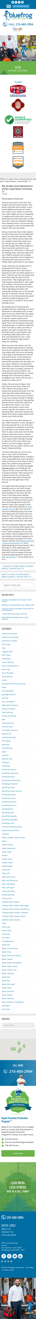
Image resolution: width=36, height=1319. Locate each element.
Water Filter (6, 952)
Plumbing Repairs (9, 794)
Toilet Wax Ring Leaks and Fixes (14, 614)
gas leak (5, 698)
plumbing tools (8, 812)
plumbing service (9, 798)
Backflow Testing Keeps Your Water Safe (18, 605)
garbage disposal (9, 694)
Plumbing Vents (8, 823)
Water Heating (7, 973)
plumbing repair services (12, 791)
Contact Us (7, 1232)
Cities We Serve (8, 1235)
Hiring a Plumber (8, 709)
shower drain (7, 859)
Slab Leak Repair (8, 884)
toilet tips (6, 934)
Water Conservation (10, 948)
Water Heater (7, 959)
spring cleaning (8, 895)
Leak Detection (8, 723)
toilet (4, 923)
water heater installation (12, 963)
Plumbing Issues (8, 777)
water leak (6, 977)
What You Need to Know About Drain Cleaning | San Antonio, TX (17, 575)
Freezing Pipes (7, 691)
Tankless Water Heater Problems (15, 912)
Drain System (7, 676)
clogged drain (7, 651)
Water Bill (6, 945)
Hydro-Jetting (7, 712)
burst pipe (6, 644)
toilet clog (6, 927)
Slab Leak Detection (10, 880)
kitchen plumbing (9, 716)
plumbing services (9, 802)
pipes (4, 752)
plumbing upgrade (9, 816)
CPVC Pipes (6, 655)
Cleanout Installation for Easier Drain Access (16, 600)
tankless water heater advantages (15, 905)
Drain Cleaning (7, 662)
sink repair (6, 870)
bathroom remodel (9, 641)
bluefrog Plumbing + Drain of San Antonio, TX (18, 542)
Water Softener (8, 998)
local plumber (7, 726)
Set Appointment (21, 6)
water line (6, 980)
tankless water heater (10, 902)
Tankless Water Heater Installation (16, 909)
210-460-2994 (24, 24)
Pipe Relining (7, 748)
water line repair (8, 984)
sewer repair (7, 852)
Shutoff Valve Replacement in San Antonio (15, 618)
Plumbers (6, 762)
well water (6, 1005)
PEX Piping (6, 741)
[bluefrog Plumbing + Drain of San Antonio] (18, 15)
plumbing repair (8, 787)
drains (4, 680)
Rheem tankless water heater (13, 837)
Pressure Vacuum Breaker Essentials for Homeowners (18, 609)
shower (5, 855)
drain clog (6, 669)
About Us (6, 1229)
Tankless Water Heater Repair (14, 916)
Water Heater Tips (9, 970)
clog (3, 648)
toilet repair (7, 930)
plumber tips (7, 759)
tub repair (6, 938)
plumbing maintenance (11, 780)
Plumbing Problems (10, 784)
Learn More (18, 1153)
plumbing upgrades (10, 819)
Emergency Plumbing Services (14, 684)
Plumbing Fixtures (9, 769)
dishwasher (6, 659)
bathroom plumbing (10, 637)
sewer (4, 841)
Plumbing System (9, 805)
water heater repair (10, 966)
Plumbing (6, 766)
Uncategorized (8, 941)
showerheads (7, 866)
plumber (5, 755)
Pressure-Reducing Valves (12, 827)
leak (3, 719)
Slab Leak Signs (8, 887)
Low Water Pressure (10, 730)
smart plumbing (8, 891)
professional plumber (10, 830)
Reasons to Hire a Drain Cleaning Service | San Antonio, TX (17, 567)
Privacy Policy (8, 1270)
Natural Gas (6, 734)
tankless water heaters (11, 920)
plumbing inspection (10, 773)
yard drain (6, 1009)
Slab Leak (5, 873)
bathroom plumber (9, 633)
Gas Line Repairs (8, 701)
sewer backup (7, 845)
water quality (7, 995)
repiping (5, 834)
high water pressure (10, 705)
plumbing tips (7, 809)
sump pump (7, 898)
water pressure (8, 991)
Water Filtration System (11, 955)
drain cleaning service (10, 666)
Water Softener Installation (13, 1002)
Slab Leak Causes (8, 877)
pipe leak (5, 744)
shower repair (7, 862)
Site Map (29, 1267)
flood (4, 687)
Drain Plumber (7, 673)
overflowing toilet (9, 737)
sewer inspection (8, 848)
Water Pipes (7, 988)
